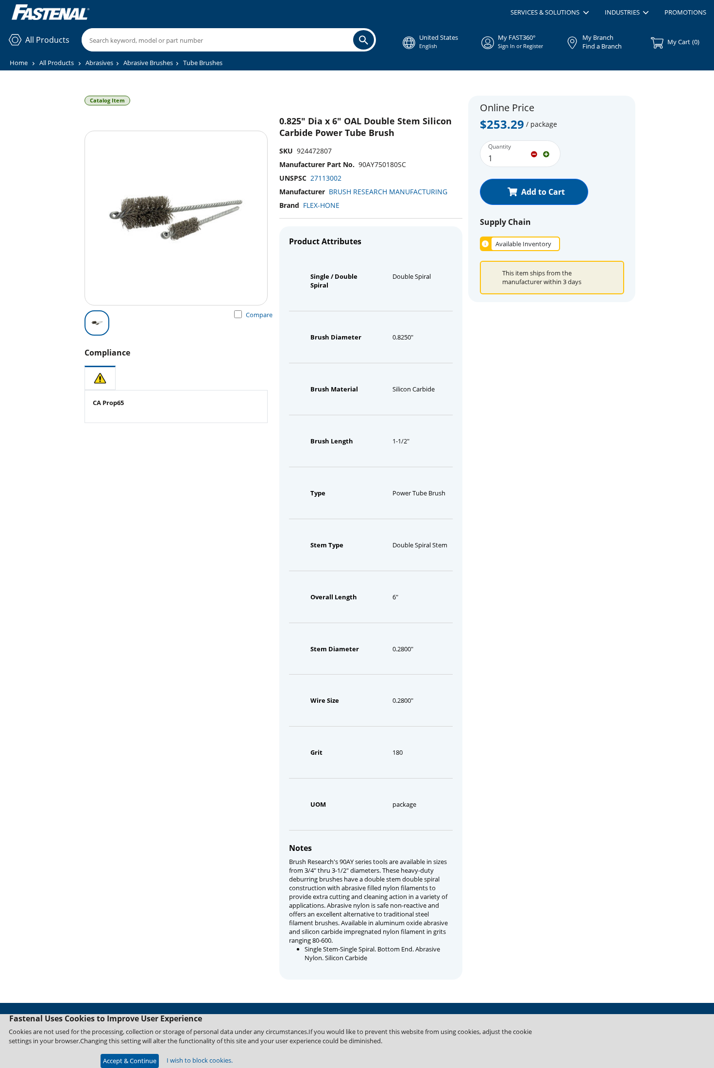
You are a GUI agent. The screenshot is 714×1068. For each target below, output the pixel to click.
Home (19, 62)
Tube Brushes (202, 62)
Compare (259, 314)
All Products (56, 62)
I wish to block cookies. (200, 1060)
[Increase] (546, 153)
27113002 (325, 178)
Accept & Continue (129, 1060)
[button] (549, 12)
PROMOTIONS (685, 12)
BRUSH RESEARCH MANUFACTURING (388, 191)
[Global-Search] (363, 40)
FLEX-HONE (321, 205)
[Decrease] (534, 153)
